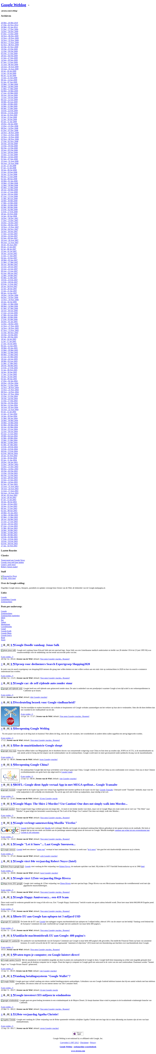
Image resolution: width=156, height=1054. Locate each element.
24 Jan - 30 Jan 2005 (9, 372)
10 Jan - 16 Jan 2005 (9, 377)
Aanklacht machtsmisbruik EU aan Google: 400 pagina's (50, 935)
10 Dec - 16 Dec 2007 (9, 223)
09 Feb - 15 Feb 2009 (9, 113)
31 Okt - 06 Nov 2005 (9, 333)
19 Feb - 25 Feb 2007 (9, 280)
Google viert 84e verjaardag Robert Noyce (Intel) (45, 861)
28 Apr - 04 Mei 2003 (9, 519)
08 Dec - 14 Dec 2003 (9, 469)
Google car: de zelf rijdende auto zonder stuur (44, 683)
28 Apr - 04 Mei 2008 (9, 190)
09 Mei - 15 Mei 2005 (9, 355)
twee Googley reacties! (49, 759)
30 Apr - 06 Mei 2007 (9, 264)
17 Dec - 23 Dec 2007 (9, 221)
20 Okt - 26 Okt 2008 (9, 144)
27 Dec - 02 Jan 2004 (9, 381)
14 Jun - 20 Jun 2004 (9, 416)
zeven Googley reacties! (49, 1028)
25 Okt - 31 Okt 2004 (9, 396)
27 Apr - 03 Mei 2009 (9, 93)
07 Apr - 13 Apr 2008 (9, 196)
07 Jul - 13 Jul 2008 (8, 168)
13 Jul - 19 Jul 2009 (8, 73)
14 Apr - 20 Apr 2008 (9, 194)
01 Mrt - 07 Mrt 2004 (9, 445)
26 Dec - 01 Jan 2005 (9, 322)
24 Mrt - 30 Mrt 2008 (9, 201)
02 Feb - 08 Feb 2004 (9, 453)
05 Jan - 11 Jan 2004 (9, 460)
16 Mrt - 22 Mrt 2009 (9, 106)
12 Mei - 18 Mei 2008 (9, 185)
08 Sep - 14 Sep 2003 (9, 482)
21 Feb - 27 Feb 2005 (9, 368)
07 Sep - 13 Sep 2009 (9, 62)
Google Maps (6, 633)
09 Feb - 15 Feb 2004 (9, 451)
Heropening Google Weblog (32, 728)
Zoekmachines (6, 602)
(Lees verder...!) (7, 657)
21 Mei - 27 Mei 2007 (9, 262)
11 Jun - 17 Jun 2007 (9, 256)
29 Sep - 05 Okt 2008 (9, 150)
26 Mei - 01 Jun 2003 (9, 513)
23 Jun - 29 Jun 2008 (9, 172)
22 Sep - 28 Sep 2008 (9, 152)
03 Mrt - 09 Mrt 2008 (9, 207)
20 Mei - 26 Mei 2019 (9, 23)
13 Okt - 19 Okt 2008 (9, 146)
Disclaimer (84, 1043)
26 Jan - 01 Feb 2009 (9, 115)
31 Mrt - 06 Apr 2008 (9, 199)
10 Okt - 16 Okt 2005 (9, 335)
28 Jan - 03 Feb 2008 (9, 214)
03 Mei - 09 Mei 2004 (9, 425)
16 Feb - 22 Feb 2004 (9, 449)
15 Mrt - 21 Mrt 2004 (9, 440)
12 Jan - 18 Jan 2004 (9, 458)
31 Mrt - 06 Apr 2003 (9, 528)
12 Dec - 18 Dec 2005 (9, 324)
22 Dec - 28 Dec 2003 (9, 464)
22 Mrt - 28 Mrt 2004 (9, 438)
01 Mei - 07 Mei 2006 (9, 308)
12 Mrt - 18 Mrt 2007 (9, 275)
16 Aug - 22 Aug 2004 (9, 410)
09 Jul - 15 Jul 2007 (8, 247)
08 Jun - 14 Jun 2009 (9, 80)
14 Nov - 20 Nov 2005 (10, 328)
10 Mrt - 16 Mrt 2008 (9, 205)
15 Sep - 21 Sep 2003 (9, 480)
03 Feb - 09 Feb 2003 (9, 544)
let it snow (92, 849)
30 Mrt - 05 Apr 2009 (9, 102)
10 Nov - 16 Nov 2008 (10, 137)
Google (4, 597)
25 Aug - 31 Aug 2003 (9, 486)
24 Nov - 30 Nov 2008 (10, 133)
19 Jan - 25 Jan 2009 (9, 117)
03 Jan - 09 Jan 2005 (9, 379)
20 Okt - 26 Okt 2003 (9, 471)
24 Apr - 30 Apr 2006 (9, 311)
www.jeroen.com (78, 1051)
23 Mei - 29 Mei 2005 (9, 350)
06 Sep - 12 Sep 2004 (9, 405)
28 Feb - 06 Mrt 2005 (9, 366)
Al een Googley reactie (49, 798)
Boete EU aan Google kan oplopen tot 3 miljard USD (47, 916)
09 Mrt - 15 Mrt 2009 (9, 108)
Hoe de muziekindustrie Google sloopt (38, 745)
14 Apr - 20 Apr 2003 (9, 524)
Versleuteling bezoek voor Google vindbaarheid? (45, 702)
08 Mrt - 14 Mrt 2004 (9, 442)
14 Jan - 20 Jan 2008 (9, 216)
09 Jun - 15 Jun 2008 (9, 177)
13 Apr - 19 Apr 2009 (9, 97)
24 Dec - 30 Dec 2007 (9, 218)
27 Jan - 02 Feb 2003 (9, 546)
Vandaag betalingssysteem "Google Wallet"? (42, 976)
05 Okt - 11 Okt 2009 (9, 53)
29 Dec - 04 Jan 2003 (9, 462)
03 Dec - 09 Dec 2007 (9, 225)
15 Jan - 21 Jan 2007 (9, 291)
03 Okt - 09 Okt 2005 (9, 337)
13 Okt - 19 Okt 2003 (9, 473)
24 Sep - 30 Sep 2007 (9, 232)
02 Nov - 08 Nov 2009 (10, 45)
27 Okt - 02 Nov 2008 (9, 141)
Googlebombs (6, 627)
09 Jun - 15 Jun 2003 (9, 508)
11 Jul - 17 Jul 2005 (8, 341)
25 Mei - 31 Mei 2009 (9, 84)
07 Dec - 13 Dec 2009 (9, 34)
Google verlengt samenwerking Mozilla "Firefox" (46, 822)
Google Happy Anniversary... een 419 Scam (42, 897)
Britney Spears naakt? (9, 567)
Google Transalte (106, 790)
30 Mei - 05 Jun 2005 (9, 348)
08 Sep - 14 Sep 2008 (9, 157)
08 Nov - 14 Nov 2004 (10, 392)
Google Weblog (13, 5)
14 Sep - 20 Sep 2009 (9, 60)
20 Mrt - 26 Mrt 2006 (9, 317)
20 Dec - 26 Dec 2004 (9, 383)
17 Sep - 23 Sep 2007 (9, 234)
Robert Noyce (64, 866)
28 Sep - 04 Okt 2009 (9, 56)
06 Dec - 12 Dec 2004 (9, 385)
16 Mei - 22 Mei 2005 (9, 352)
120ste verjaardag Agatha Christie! (36, 1014)
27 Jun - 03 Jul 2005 (9, 344)
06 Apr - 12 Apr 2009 (9, 100)
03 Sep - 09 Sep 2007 (9, 238)
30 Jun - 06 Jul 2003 (9, 502)
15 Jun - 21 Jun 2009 (9, 78)
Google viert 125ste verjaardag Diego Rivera (43, 878)
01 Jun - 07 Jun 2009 (9, 82)
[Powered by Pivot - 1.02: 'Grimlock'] (9, 576)
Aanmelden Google (8, 599)
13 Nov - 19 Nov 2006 (10, 300)
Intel (142, 866)
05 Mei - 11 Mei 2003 (9, 517)
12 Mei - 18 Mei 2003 (9, 515)
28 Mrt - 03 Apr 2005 (9, 361)
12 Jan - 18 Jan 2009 (9, 119)
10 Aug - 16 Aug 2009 (9, 69)
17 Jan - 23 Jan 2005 (9, 374)
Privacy (93, 1043)
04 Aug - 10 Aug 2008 (9, 163)
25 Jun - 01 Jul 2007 (9, 251)
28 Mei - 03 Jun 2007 (9, 260)
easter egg (41, 849)
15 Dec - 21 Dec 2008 (9, 126)
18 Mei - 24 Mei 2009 (9, 86)
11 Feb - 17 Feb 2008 (9, 212)
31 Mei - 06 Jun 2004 (9, 418)
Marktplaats (5, 624)
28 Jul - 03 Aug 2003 (9, 495)
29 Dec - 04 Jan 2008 (9, 124)
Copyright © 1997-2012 (69, 1043)
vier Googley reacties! (68, 779)
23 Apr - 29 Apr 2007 (9, 267)
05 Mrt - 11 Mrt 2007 (9, 278)
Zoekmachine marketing (10, 616)
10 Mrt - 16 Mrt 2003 (9, 533)
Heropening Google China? (32, 764)
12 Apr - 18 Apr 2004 (9, 431)
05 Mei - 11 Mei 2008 (9, 188)
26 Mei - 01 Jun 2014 (9, 27)
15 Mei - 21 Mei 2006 (9, 304)
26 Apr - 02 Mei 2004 (9, 427)
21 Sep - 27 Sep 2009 (9, 58)
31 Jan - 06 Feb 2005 (9, 370)
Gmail (3, 629)
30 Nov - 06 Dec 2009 (9, 36)
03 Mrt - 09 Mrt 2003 (9, 535)
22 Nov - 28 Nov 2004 (10, 388)
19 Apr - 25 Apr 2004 (9, 429)
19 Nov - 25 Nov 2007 (10, 227)
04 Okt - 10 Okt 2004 (9, 403)
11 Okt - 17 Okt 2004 (9, 401)
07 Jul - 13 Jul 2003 (8, 500)
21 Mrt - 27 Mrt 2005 (9, 363)
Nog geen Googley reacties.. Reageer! (55, 659)
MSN (3, 618)
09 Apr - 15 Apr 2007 (9, 271)
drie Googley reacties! (38, 697)
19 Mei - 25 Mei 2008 (9, 183)
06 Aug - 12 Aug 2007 (9, 242)
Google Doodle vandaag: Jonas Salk (37, 645)
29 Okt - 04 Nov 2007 (9, 229)
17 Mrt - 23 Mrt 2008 (9, 203)
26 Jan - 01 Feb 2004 (9, 456)
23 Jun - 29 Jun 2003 (9, 504)
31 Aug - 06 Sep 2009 (9, 64)
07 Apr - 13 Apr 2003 (9, 526)
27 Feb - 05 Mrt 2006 (9, 319)
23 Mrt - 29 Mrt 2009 (9, 104)
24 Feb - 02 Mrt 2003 (9, 537)
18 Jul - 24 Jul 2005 (8, 339)
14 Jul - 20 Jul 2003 (8, 497)
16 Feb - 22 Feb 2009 (9, 111)
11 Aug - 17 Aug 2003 (9, 491)
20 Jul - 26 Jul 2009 (8, 71)
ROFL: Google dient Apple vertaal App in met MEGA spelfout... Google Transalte (66, 784)
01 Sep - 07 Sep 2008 (9, 159)
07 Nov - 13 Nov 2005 (10, 330)
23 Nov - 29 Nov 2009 (10, 38)
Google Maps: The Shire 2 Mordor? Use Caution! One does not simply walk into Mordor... (71, 803)
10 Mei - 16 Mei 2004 (9, 423)
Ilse (2, 620)
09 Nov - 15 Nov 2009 (10, 43)
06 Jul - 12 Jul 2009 (8, 75)
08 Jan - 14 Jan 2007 (9, 293)
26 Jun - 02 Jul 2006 (9, 302)
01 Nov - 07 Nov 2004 (10, 394)
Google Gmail (66, 772)
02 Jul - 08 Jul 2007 (8, 249)
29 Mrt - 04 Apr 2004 (9, 436)
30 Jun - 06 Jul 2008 (9, 170)
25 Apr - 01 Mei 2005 (9, 357)
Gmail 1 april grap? (8, 565)
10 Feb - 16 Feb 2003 (9, 541)
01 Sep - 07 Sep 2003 (9, 484)
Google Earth (6, 631)
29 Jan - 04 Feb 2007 (9, 286)
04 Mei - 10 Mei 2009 (9, 91)
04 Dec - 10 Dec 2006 (9, 297)
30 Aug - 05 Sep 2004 (9, 407)
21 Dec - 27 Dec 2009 (9, 29)
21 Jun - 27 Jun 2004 (9, 414)
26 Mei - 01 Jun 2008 (9, 181)
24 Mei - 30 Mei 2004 (9, 421)
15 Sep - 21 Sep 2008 (9, 155)
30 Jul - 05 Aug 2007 (9, 245)
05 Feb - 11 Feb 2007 (9, 284)
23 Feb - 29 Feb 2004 (9, 447)
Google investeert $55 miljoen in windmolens (43, 995)
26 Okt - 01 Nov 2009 (9, 47)
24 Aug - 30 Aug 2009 (9, 67)
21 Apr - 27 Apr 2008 (9, 192)
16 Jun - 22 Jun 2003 (9, 506)
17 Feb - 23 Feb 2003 (9, 539)
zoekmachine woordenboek (85, 1047)
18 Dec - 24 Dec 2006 (9, 295)
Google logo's (6, 635)
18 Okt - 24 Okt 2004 (9, 399)
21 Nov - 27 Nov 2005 (10, 326)
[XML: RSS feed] (8, 578)
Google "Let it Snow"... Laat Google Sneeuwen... (45, 844)
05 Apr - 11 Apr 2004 (9, 434)
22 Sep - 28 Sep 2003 (9, 478)
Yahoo (3, 622)
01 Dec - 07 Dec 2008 (9, 130)
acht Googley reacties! (49, 856)
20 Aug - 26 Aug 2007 (9, 240)
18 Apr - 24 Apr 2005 (9, 359)
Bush (3, 638)
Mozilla (48, 828)
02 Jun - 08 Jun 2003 (9, 511)
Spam (3, 640)
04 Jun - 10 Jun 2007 (9, 258)
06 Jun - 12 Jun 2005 (9, 346)
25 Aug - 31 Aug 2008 (9, 161)
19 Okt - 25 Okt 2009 (9, 49)
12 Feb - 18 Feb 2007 (9, 282)
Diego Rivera (65, 883)
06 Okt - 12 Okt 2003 (9, 475)
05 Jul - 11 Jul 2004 (8, 412)
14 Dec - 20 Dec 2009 (9, 32)
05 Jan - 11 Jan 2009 (9, 122)
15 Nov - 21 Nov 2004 (10, 390)
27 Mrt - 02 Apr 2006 (9, 315)
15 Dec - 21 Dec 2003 (9, 467)
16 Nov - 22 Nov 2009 (10, 40)
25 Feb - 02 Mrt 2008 (9, 210)
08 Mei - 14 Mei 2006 (9, 306)
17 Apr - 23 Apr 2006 (9, 313)
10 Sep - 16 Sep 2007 (9, 236)
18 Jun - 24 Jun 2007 (9, 253)
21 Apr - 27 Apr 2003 (9, 522)
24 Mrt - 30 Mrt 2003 (9, 530)
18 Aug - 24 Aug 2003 (9, 489)
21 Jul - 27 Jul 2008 (8, 166)
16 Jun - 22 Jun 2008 (9, 174)
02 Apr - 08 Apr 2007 (9, 273)
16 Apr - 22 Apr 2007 (9, 269)
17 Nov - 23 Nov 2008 (10, 135)
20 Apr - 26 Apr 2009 (9, 95)
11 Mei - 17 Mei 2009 (9, 89)
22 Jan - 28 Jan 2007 (9, 289)
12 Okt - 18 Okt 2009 (9, 51)
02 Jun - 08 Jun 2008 (9, 179)
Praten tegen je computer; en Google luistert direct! (47, 954)
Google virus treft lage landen (12, 562)
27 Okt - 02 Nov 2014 (9, 25)
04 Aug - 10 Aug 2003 (9, 493)
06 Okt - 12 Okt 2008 (9, 148)
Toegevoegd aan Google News (13, 560)
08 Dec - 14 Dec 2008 (9, 128)
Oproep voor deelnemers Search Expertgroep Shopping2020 (52, 664)
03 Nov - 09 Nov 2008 (10, 139)
